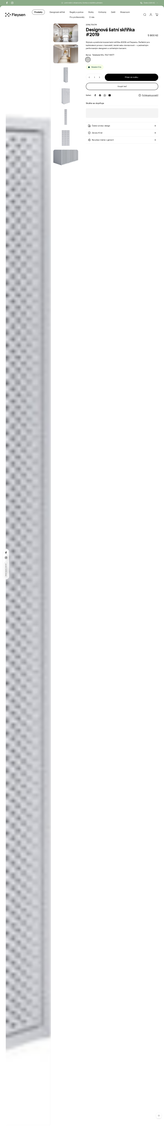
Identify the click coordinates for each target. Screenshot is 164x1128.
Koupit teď (122, 86)
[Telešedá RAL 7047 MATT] (88, 59)
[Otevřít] (28, 575)
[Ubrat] (88, 77)
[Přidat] (100, 77)
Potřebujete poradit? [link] (150, 95)
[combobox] (149, 3)
